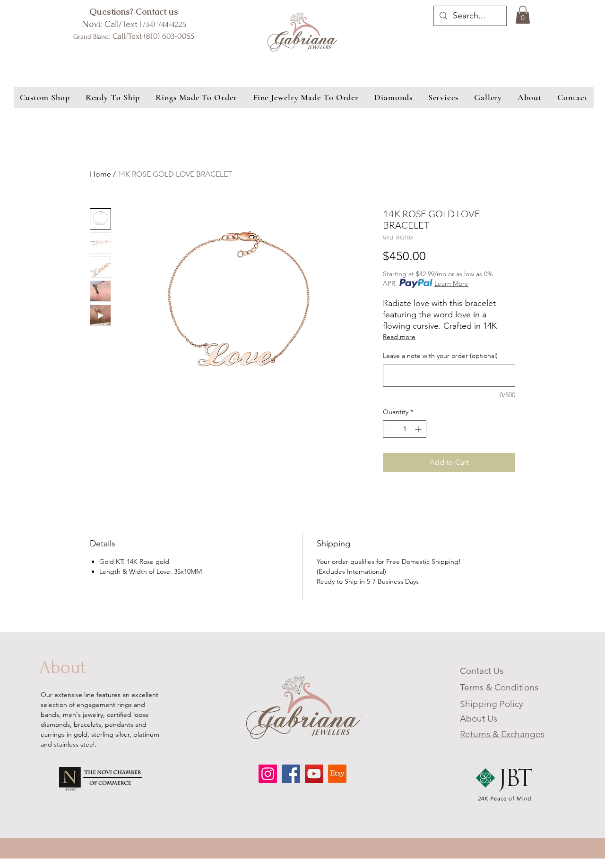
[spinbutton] (404, 429)
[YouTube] (314, 774)
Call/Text (134, 24)
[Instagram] (268, 774)
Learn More (451, 283)
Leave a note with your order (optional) (440, 355)
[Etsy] (337, 774)
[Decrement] (390, 429)
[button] (522, 15)
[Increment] (419, 429)
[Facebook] (291, 774)
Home (100, 174)
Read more (399, 336)
